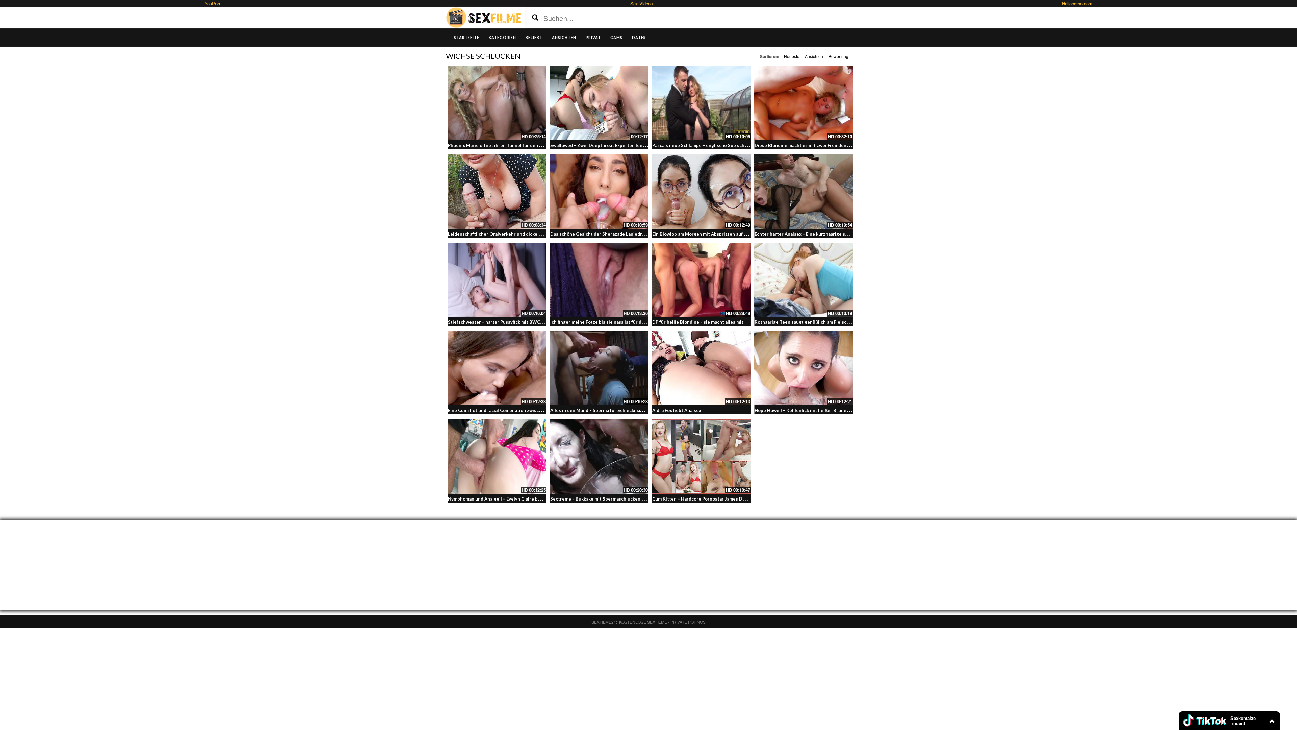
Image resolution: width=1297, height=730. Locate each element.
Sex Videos (641, 3)
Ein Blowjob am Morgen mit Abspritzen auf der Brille (708, 234)
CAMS (616, 37)
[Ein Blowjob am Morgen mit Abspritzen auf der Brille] (701, 191)
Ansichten (814, 56)
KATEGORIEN (502, 37)
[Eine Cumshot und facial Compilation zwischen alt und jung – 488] (497, 368)
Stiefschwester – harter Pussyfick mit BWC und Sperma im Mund (517, 322)
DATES (639, 37)
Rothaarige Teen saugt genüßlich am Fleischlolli (806, 322)
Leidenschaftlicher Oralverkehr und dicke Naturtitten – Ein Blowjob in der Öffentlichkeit (543, 234)
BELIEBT (534, 37)
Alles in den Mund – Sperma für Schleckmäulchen (602, 410)
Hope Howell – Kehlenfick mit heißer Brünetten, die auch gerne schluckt (832, 410)
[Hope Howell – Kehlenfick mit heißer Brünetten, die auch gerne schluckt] (803, 368)
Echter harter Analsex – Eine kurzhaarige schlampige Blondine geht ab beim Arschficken (848, 234)
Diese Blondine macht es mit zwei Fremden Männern (811, 145)
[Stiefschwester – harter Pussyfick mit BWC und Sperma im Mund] (497, 280)
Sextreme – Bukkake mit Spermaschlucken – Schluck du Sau (613, 499)
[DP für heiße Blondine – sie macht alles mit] (701, 280)
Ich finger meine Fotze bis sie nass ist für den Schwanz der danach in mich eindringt (639, 322)
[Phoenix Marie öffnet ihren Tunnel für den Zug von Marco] (497, 103)
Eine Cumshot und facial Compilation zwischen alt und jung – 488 (517, 410)
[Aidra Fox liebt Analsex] (701, 368)
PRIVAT (593, 37)
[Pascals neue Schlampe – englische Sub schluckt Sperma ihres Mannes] (701, 103)
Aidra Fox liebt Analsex (676, 410)
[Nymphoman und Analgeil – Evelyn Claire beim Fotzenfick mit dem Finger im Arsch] (497, 456)
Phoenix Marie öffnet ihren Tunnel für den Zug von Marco (509, 145)
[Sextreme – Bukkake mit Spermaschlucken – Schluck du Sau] (599, 456)
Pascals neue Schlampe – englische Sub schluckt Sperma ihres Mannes (727, 145)
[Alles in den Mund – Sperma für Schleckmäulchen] (599, 368)
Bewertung (838, 56)
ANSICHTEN (564, 37)
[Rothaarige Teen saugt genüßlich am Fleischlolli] (803, 280)
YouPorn (213, 3)
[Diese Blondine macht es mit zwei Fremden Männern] (803, 103)
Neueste (791, 56)
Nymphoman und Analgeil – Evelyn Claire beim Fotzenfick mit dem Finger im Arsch (534, 499)
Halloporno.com (1077, 3)
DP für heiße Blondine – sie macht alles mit (697, 322)
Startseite (466, 37)
